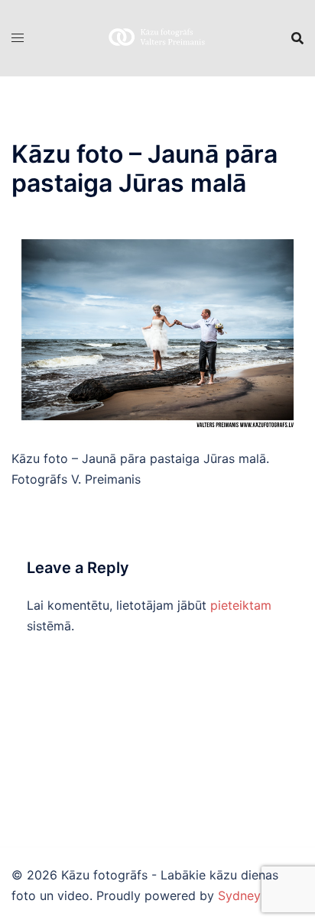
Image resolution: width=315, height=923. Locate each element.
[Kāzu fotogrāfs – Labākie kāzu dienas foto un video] (157, 36)
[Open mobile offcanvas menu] (17, 38)
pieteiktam (240, 605)
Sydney (239, 895)
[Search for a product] (297, 38)
